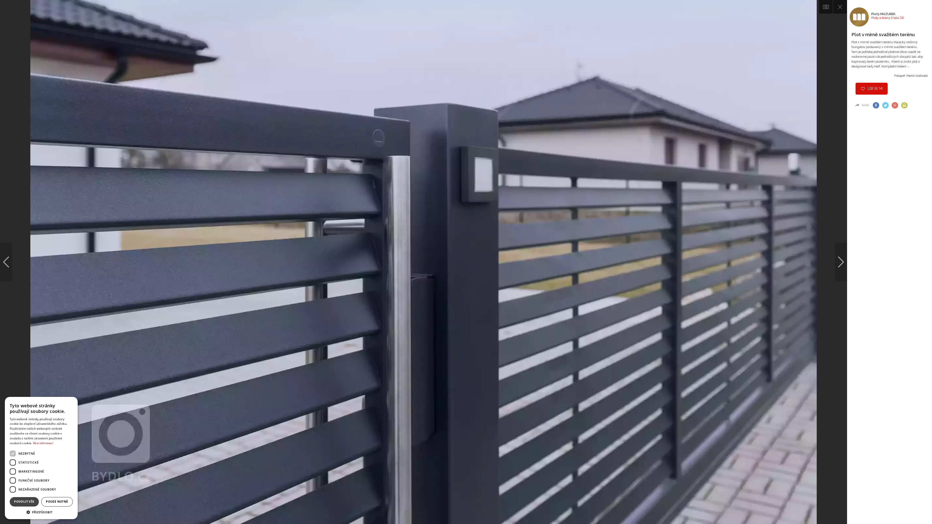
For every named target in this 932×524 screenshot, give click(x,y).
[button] (41, 512)
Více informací (43, 443)
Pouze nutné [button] (57, 501)
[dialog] (41, 458)
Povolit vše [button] (24, 501)
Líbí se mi (875, 88)
